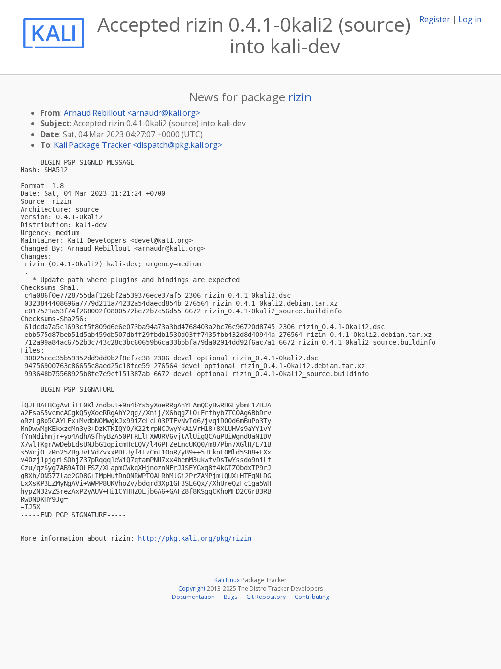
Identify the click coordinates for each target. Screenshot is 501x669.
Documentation (193, 597)
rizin (300, 97)
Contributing (312, 597)
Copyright (191, 588)
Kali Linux (227, 580)
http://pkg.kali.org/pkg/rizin (194, 538)
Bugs (230, 597)
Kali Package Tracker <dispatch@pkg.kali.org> (138, 145)
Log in (469, 19)
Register (434, 19)
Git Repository (266, 597)
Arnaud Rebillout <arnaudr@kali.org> (132, 112)
